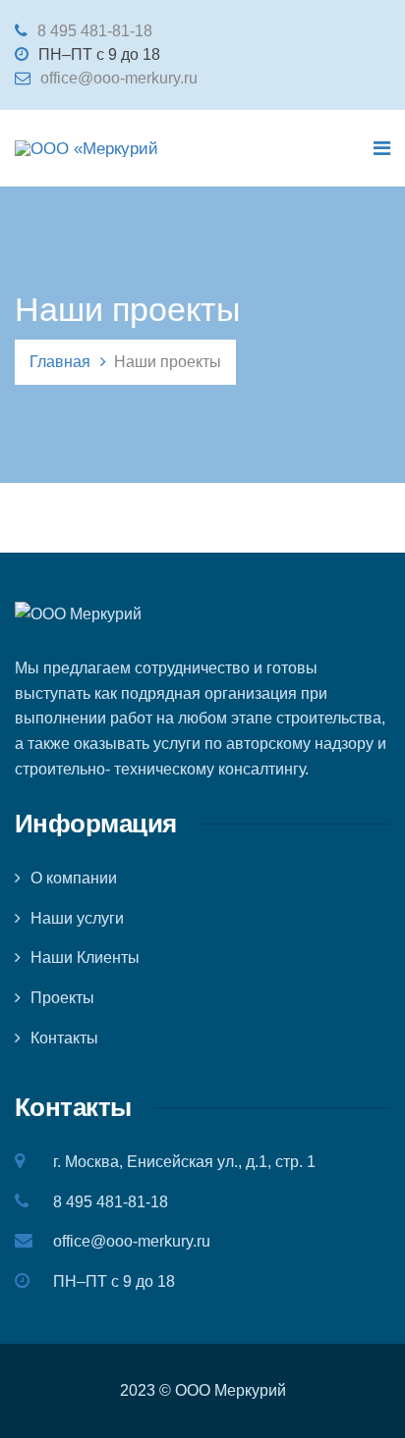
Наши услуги (77, 918)
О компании (73, 878)
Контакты (64, 1038)
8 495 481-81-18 (94, 31)
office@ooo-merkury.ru (119, 78)
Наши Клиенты (85, 957)
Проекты (62, 997)
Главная (59, 361)
